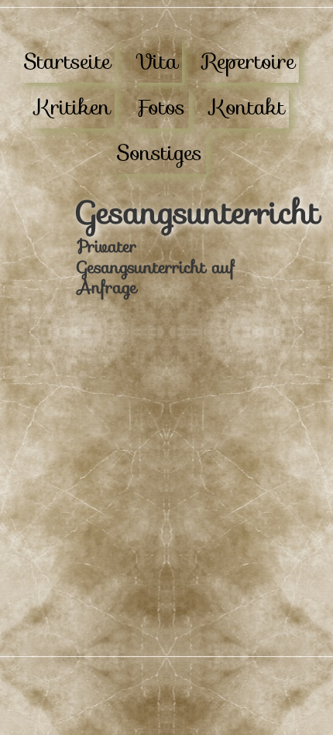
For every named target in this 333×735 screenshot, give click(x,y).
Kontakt (247, 107)
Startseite (67, 61)
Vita (157, 61)
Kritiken (73, 107)
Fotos (160, 107)
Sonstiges (159, 152)
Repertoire (249, 61)
